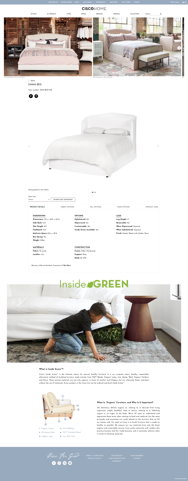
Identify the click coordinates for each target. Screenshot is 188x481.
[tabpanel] (94, 241)
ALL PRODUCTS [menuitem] (51, 14)
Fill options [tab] (95, 207)
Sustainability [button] (101, 2)
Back (32, 81)
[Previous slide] (139, 47)
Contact (137, 2)
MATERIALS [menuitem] (116, 14)
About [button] (77, 2)
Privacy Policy (94, 458)
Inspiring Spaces (66, 2)
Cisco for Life (53, 2)
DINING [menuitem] (83, 14)
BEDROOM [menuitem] (99, 14)
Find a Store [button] (126, 2)
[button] (61, 146)
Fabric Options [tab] (67, 207)
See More (67, 265)
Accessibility (117, 456)
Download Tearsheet (63, 199)
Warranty (116, 461)
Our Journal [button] (87, 2)
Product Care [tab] (152, 207)
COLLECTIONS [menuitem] (134, 14)
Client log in (174, 2)
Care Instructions (117, 458)
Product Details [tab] (37, 207)
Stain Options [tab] (123, 207)
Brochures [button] (114, 2)
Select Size (32, 196)
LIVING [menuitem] (69, 14)
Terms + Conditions (94, 456)
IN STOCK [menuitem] (33, 14)
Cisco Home (183, 478)
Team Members (137, 456)
